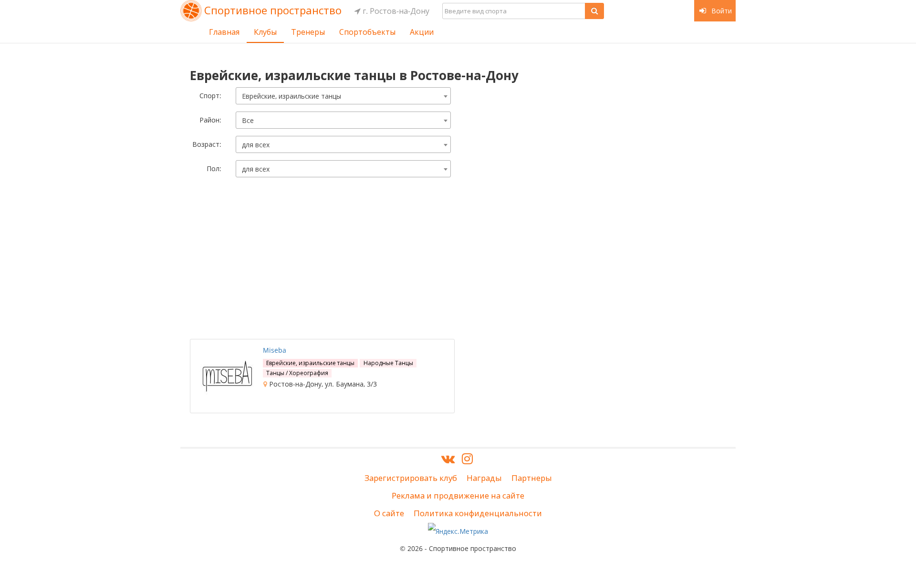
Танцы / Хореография (297, 373)
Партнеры (531, 477)
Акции (422, 32)
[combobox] (343, 95)
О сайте (389, 513)
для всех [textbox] (256, 144)
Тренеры (308, 32)
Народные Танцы (388, 363)
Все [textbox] (248, 120)
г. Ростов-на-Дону (395, 11)
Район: (210, 119)
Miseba (274, 350)
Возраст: (206, 144)
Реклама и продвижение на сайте (458, 495)
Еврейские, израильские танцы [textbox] (291, 96)
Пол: (214, 168)
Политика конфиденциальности (478, 513)
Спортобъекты (367, 32)
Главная (224, 32)
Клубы (265, 32)
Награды (484, 477)
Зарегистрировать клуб (410, 477)
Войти (720, 10)
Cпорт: (210, 95)
